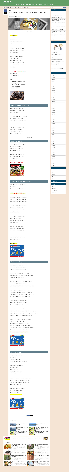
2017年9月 (53, 165)
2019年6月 (53, 119)
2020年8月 (53, 88)
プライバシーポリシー (38, 4)
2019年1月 (53, 130)
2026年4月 (53, 75)
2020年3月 (53, 99)
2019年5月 (53, 121)
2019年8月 (53, 114)
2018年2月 (53, 154)
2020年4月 (53, 97)
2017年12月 (53, 158)
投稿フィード (54, 188)
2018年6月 (53, 145)
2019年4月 (53, 123)
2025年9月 (53, 79)
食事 (30, 4)
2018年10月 (53, 136)
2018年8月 (53, 141)
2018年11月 (53, 134)
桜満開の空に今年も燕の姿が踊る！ (57, 31)
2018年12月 (53, 132)
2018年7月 (53, 143)
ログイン (53, 186)
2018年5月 (53, 147)
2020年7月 (53, 90)
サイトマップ (46, 4)
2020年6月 (53, 92)
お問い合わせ (51, 4)
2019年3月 (53, 125)
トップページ (17, 4)
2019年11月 (53, 108)
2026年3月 (53, 77)
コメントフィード (54, 190)
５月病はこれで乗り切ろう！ (56, 29)
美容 (33, 4)
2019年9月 (53, 112)
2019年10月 (53, 110)
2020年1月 (53, 103)
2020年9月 (53, 86)
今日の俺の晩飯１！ (55, 17)
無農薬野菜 (23, 4)
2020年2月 (53, 101)
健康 (27, 4)
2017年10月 (53, 163)
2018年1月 (53, 156)
